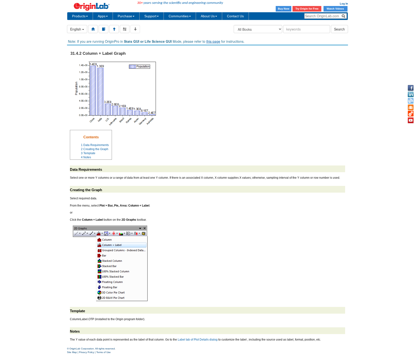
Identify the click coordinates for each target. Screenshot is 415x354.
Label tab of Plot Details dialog (198, 339)
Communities (179, 16)
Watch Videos (336, 8)
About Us (208, 16)
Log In (344, 3)
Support (150, 16)
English (76, 29)
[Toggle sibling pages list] (124, 29)
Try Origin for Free (306, 8)
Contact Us (235, 16)
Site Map (72, 352)
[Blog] (411, 101)
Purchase (125, 16)
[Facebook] (411, 88)
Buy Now (283, 8)
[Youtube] (411, 120)
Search (339, 29)
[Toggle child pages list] (135, 29)
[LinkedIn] (411, 94)
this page (213, 41)
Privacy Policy (86, 352)
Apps (101, 16)
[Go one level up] (114, 29)
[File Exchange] (411, 114)
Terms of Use (103, 352)
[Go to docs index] (93, 29)
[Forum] (411, 107)
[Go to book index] (103, 29)
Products (78, 16)
